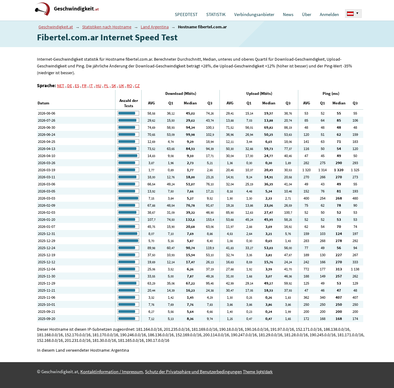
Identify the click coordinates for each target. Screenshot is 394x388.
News (288, 14)
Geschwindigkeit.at (55, 27)
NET (60, 85)
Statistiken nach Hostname (106, 27)
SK (113, 85)
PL (106, 85)
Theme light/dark (258, 372)
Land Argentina (155, 27)
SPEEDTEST (186, 14)
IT (91, 85)
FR (84, 85)
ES (77, 85)
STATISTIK (216, 14)
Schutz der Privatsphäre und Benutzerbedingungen (193, 371)
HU (98, 85)
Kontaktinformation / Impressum (111, 371)
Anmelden (329, 14)
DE (69, 85)
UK (121, 85)
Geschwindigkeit (76, 8)
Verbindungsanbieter (254, 14)
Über (306, 14)
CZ (137, 85)
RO (129, 85)
